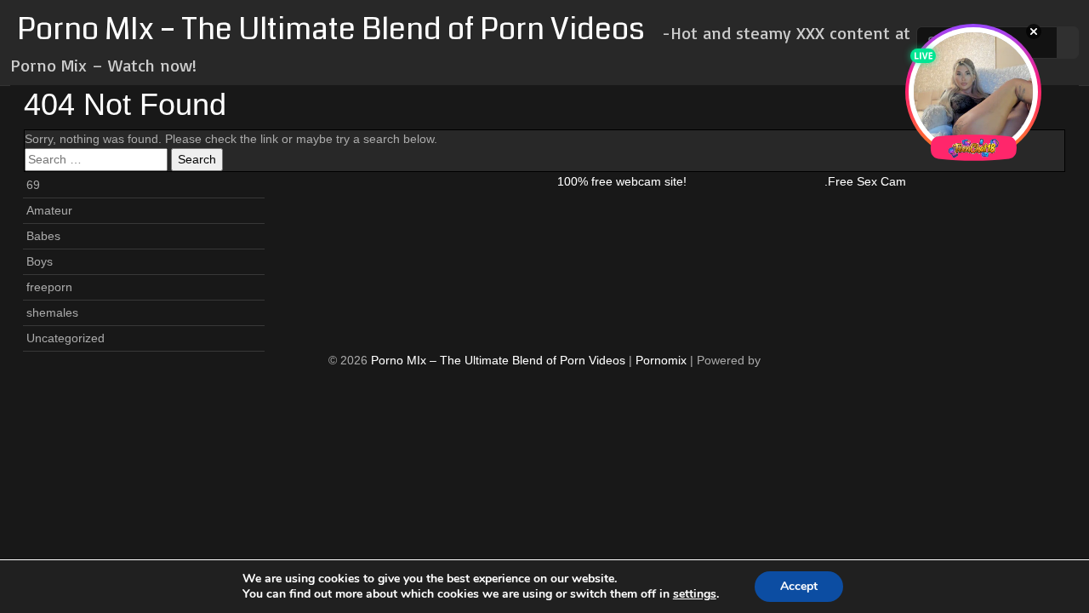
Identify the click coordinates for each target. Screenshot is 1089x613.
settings (694, 594)
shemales (52, 312)
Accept (799, 586)
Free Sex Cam (867, 181)
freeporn (49, 287)
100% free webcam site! (622, 181)
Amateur (49, 210)
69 (33, 185)
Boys (39, 261)
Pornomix (661, 360)
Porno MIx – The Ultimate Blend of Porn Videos (331, 29)
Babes (43, 236)
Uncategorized (65, 338)
